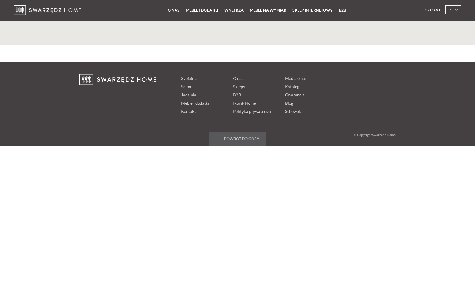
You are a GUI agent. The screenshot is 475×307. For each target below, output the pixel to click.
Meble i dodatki (202, 10)
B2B (342, 10)
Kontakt (188, 111)
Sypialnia (189, 78)
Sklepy (239, 86)
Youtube (378, 77)
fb (347, 77)
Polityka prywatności (252, 111)
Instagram (388, 77)
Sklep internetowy (312, 10)
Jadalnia (188, 94)
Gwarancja (295, 94)
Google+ (368, 77)
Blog (289, 103)
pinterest (357, 77)
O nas (173, 10)
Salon (186, 86)
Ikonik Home (244, 103)
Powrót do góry (241, 138)
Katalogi (292, 86)
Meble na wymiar (268, 10)
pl (451, 9)
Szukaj (432, 9)
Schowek (293, 111)
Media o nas (296, 78)
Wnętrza (234, 10)
